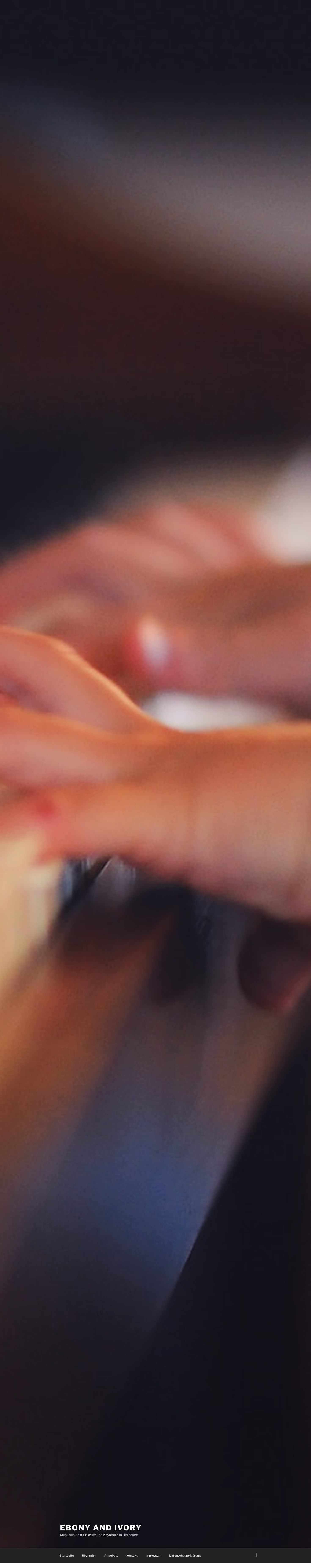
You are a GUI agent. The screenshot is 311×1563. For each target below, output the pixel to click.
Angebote (111, 1555)
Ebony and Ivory (101, 1527)
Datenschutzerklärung (185, 1555)
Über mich (89, 1555)
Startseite (66, 1555)
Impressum (153, 1555)
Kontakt (132, 1555)
